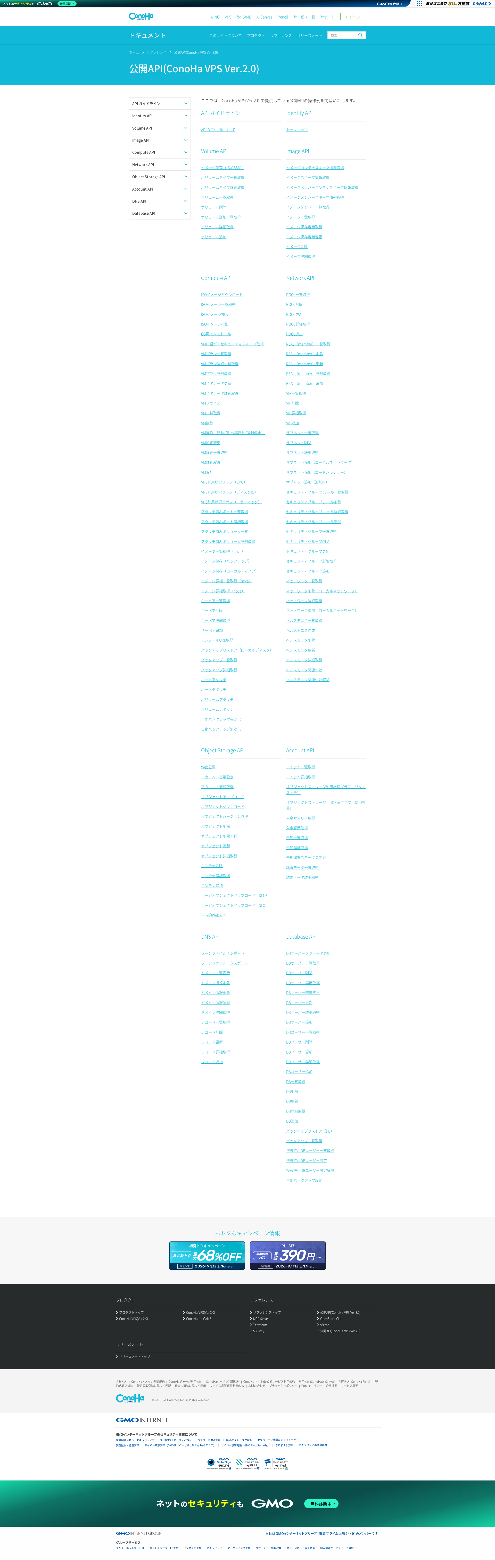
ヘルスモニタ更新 (300, 650)
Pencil (283, 16)
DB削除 (292, 1091)
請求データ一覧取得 (302, 867)
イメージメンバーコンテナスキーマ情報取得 (322, 187)
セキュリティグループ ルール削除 (313, 501)
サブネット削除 (298, 442)
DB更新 (292, 1101)
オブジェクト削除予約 (219, 836)
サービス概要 (349, 1385)
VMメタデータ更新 (216, 383)
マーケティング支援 (239, 1548)
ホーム (134, 52)
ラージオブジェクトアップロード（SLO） (235, 905)
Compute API (216, 277)
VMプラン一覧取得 (216, 353)
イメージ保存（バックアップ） (226, 560)
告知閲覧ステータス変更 (306, 857)
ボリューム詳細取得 (217, 226)
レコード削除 (212, 1032)
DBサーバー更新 (299, 1002)
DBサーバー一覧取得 (303, 962)
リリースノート (309, 35)
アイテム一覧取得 (300, 766)
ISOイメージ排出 (214, 324)
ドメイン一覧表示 (215, 972)
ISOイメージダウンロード (222, 294)
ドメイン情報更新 (215, 992)
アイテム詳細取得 (300, 776)
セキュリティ (214, 1548)
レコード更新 (212, 1041)
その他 (350, 1548)
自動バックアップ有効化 (221, 719)
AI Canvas (264, 16)
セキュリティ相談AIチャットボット (278, 1440)
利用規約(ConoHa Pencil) (355, 1381)
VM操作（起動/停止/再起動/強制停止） (233, 432)
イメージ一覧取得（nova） (223, 551)
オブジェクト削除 (215, 826)
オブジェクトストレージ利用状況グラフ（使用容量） (326, 805)
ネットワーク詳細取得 (304, 600)
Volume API (214, 151)
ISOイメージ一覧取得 (218, 304)
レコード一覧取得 (215, 1022)
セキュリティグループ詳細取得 (311, 560)
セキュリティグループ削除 (307, 541)
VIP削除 (292, 403)
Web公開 (208, 766)
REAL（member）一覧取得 (308, 343)
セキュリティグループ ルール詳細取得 (317, 511)
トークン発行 (297, 129)
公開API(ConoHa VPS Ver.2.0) (196, 52)
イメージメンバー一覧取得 (307, 206)
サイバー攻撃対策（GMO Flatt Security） (245, 1445)
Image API (297, 151)
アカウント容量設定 (217, 776)
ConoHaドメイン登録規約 (148, 1381)
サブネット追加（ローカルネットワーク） (320, 462)
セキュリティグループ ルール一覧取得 (317, 492)
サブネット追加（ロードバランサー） (317, 472)
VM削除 (207, 422)
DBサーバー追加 (299, 1022)
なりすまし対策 (284, 1445)
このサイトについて (225, 35)
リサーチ (261, 1548)
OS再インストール (216, 333)
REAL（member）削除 (304, 353)
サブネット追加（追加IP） (307, 481)
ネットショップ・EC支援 (164, 1548)
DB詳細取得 (295, 1111)
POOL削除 (294, 304)
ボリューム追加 (213, 236)
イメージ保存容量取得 (304, 226)
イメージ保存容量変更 (304, 236)
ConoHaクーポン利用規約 (223, 1381)
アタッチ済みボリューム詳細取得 (228, 541)
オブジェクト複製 (215, 845)
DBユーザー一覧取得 (303, 1032)
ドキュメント (147, 35)
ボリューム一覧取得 (217, 197)
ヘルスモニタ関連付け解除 (307, 679)
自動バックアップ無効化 (221, 728)
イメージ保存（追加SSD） (222, 167)
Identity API (299, 113)
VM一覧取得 (210, 412)
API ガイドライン (221, 113)
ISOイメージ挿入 (214, 314)
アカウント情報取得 (217, 786)
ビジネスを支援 (193, 1548)
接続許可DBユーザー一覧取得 (310, 1150)
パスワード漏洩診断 (209, 1440)
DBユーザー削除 (299, 1041)
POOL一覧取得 (298, 294)
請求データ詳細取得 (302, 877)
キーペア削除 (212, 610)
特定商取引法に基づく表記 (154, 1385)
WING (214, 16)
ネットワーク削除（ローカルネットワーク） (322, 590)
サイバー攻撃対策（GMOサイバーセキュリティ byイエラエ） (180, 1445)
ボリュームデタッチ (217, 709)
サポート (327, 16)
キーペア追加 (212, 630)
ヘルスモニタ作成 (300, 630)
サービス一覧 (304, 16)
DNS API (210, 936)
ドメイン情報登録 (215, 1002)
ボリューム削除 (213, 206)
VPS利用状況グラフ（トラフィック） (231, 501)
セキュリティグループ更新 (307, 551)
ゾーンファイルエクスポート (224, 962)
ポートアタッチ (213, 679)
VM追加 (207, 472)
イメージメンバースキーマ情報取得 (315, 197)
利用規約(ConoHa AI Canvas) (317, 1381)
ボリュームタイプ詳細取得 (222, 187)
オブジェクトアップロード (222, 796)
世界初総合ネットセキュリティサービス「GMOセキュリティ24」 (154, 1440)
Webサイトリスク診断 (239, 1440)
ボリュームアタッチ (217, 699)
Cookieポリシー (311, 1385)
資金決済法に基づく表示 (190, 1385)
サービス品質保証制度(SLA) (227, 1385)
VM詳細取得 (210, 462)
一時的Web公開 (213, 915)
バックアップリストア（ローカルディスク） (237, 650)
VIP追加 (292, 422)
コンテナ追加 (212, 885)
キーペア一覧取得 (215, 600)
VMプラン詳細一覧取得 (219, 363)
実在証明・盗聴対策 (127, 1445)
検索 (360, 35)
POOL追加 (294, 333)
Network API (300, 277)
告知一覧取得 (297, 837)
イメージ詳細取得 (300, 256)
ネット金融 (293, 1548)
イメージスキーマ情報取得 (307, 177)
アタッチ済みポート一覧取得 (224, 511)
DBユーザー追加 (299, 1071)
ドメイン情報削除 (215, 982)
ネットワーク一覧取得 (304, 580)
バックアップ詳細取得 (219, 669)
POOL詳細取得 (298, 324)
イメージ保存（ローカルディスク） (230, 571)
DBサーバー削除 (299, 972)
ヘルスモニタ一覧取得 (304, 620)
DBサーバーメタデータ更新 (308, 953)
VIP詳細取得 (296, 412)
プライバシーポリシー (283, 1385)
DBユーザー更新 (299, 1051)
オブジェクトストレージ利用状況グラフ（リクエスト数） (326, 789)
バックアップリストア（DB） (310, 1130)
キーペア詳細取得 (215, 620)
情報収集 (276, 1548)
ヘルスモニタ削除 (300, 639)
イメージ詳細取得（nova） (223, 590)
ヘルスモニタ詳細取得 (304, 659)
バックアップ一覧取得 (219, 659)
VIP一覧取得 (296, 393)
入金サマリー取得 (300, 818)
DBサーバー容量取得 (303, 982)
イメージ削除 (297, 246)
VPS (228, 16)
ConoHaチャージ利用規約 (185, 1381)
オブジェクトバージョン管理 (224, 816)
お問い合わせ (256, 1385)
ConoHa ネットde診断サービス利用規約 (269, 1381)
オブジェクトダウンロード (222, 806)
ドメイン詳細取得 (215, 1012)
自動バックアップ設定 (304, 1180)
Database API (301, 936)
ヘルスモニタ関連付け (304, 669)
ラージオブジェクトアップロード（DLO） (235, 895)
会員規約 (121, 1381)
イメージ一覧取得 (300, 216)
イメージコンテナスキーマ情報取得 (315, 167)
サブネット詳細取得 (302, 452)
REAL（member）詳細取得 (308, 373)
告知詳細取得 (297, 847)
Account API (300, 750)
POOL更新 (294, 314)
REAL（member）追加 (304, 383)
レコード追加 (212, 1061)
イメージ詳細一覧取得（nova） (226, 580)
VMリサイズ (210, 403)
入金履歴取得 (297, 827)
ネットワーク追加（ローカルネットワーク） (322, 610)
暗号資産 (310, 1548)
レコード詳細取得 (215, 1051)
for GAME (244, 16)
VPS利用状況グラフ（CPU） (224, 481)
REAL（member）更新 (304, 363)
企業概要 (331, 1385)
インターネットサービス (130, 1548)
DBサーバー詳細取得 (303, 1012)
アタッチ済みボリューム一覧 (224, 531)
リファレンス (281, 35)
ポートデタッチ (213, 689)
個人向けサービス (330, 1548)
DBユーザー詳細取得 (303, 1061)
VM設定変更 (210, 442)
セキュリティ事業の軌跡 (313, 1445)
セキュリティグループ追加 (307, 571)
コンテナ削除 (212, 865)
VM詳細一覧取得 (214, 452)
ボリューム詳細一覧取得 (221, 216)
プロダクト (256, 35)
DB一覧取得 (295, 1081)
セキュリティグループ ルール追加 (313, 521)
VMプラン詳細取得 (216, 373)
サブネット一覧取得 (302, 432)
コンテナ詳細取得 (215, 875)
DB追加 (292, 1120)
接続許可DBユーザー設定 (306, 1160)
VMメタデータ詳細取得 (219, 393)
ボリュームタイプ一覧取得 (222, 177)
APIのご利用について (218, 129)
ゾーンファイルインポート (222, 953)
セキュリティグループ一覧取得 (311, 531)
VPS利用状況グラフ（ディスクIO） (229, 492)
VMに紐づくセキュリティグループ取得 (232, 343)
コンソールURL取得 (217, 639)
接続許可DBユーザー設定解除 (310, 1170)
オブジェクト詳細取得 (219, 855)
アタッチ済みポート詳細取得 (224, 521)
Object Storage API (222, 750)
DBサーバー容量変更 (303, 992)
